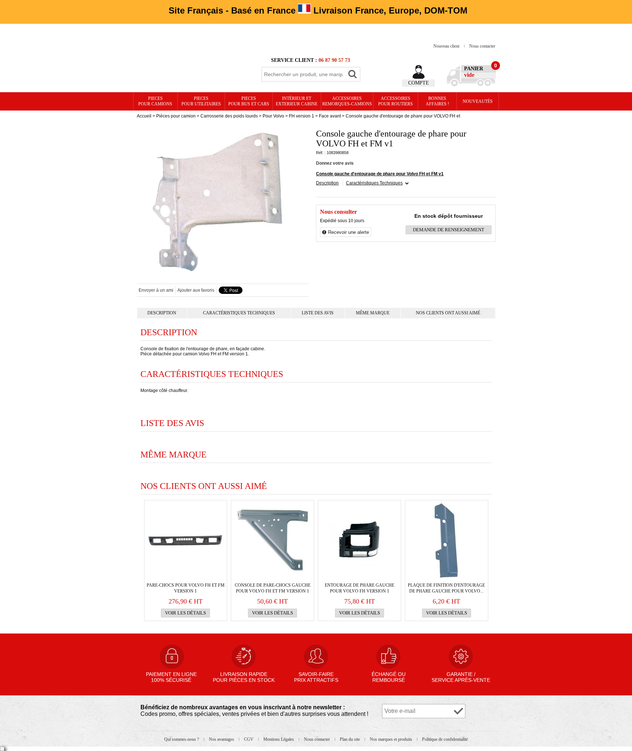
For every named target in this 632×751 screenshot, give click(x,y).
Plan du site (350, 739)
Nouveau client (446, 46)
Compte (418, 83)
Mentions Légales (279, 739)
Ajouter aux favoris (195, 290)
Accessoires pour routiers (395, 101)
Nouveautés (478, 101)
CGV (249, 739)
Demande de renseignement (448, 229)
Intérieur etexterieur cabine (296, 101)
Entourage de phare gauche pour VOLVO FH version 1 (359, 588)
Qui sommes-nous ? (182, 739)
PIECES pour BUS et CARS (248, 101)
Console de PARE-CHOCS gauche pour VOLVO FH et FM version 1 (273, 588)
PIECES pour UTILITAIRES (201, 101)
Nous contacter (482, 46)
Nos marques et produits (391, 739)
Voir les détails (185, 613)
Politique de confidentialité (445, 739)
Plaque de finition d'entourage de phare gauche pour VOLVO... (446, 588)
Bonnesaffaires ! (437, 101)
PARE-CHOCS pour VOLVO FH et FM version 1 (186, 588)
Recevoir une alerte (348, 232)
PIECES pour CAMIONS (155, 101)
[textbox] (303, 74)
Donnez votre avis (335, 163)
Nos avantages (222, 739)
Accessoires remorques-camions (347, 101)
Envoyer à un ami (156, 290)
